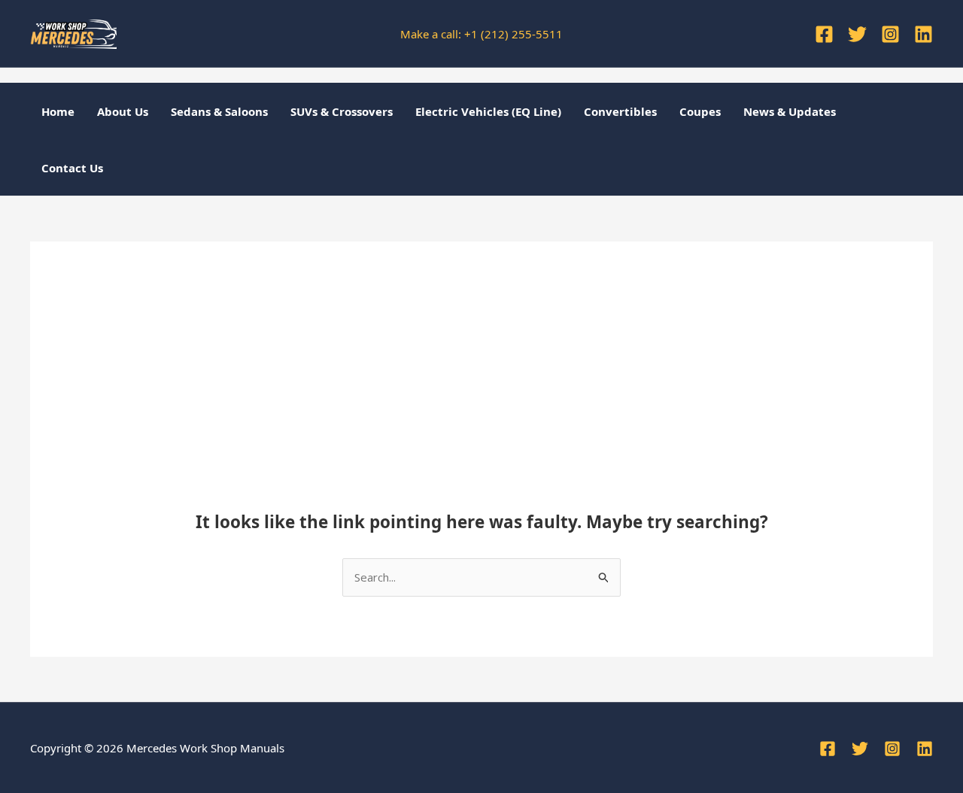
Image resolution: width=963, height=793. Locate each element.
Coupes (700, 111)
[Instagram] (890, 34)
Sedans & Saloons (219, 111)
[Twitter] (857, 34)
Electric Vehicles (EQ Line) (488, 111)
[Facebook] (824, 34)
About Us (122, 111)
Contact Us (72, 167)
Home (57, 111)
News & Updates (789, 111)
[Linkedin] (923, 34)
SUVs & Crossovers (341, 111)
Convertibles (620, 111)
